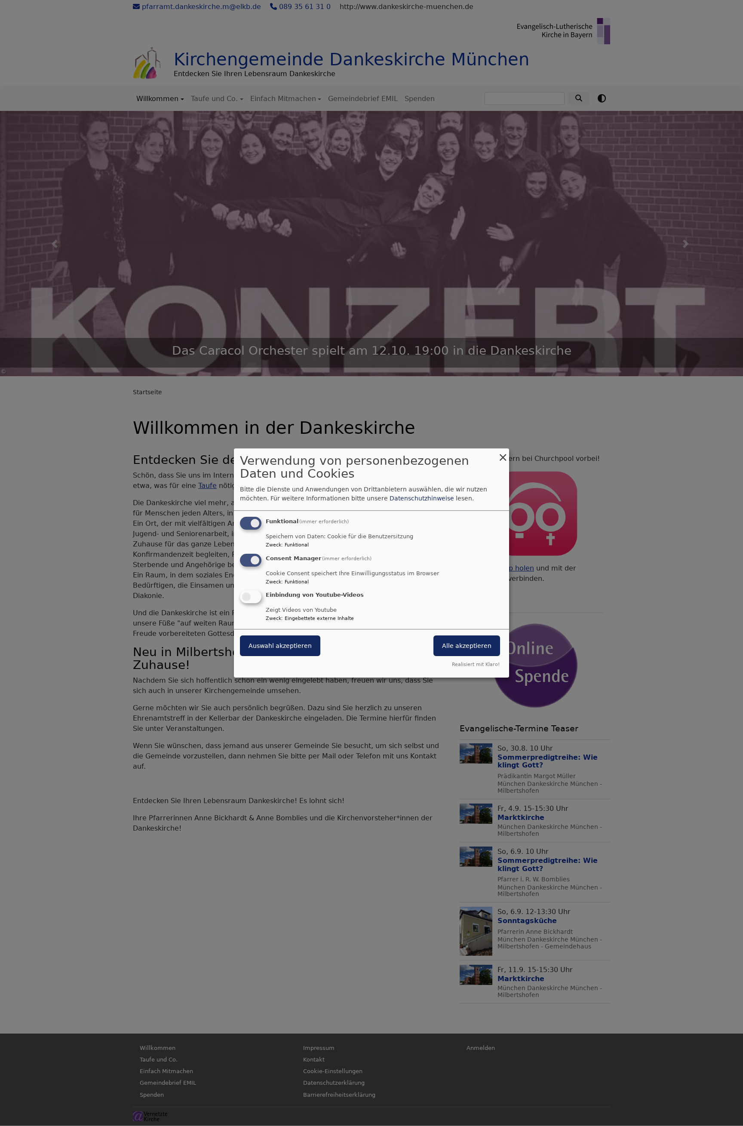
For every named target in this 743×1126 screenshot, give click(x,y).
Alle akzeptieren (466, 646)
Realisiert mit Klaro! (476, 664)
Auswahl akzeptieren (280, 646)
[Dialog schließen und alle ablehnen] (502, 453)
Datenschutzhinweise (422, 498)
